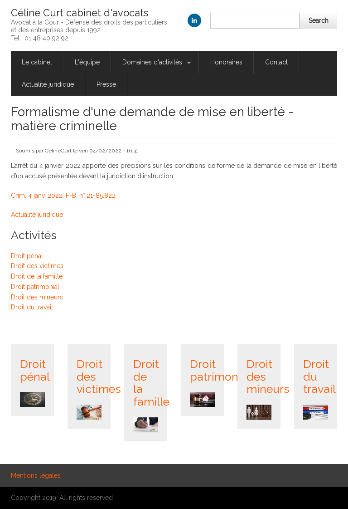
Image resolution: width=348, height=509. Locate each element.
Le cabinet (37, 62)
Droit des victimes (37, 265)
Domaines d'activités (157, 66)
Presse (106, 84)
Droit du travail (32, 307)
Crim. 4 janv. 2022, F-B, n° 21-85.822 (63, 195)
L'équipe (87, 62)
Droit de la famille (37, 276)
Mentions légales (36, 475)
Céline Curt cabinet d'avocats (79, 13)
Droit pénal (27, 255)
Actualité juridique (48, 84)
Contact (276, 62)
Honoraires (226, 62)
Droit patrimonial (35, 286)
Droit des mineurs (37, 297)
